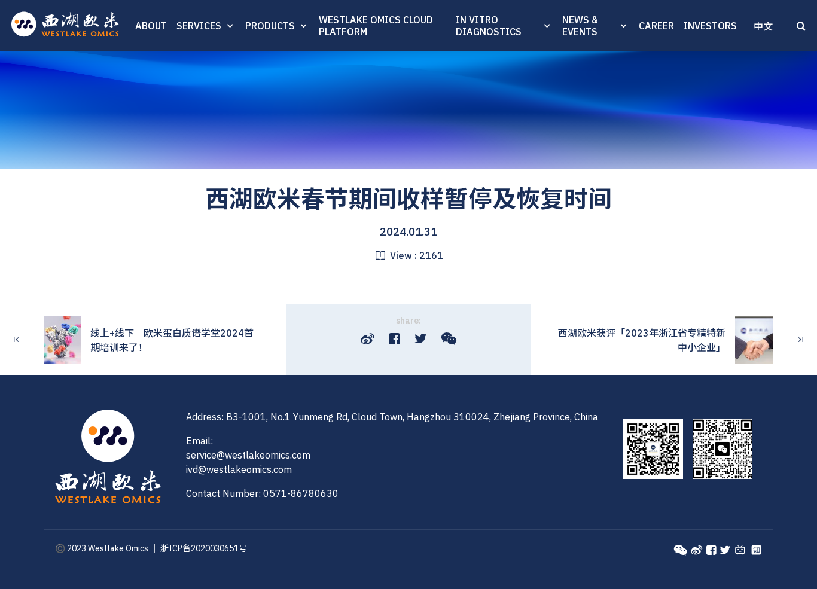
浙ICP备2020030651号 (203, 548)
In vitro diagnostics (489, 26)
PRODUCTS (270, 26)
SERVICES (198, 26)
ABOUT (151, 26)
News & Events (579, 26)
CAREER (656, 26)
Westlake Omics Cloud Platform (376, 26)
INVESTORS (710, 26)
